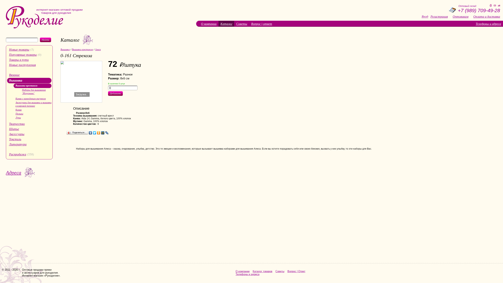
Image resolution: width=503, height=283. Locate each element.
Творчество (17, 124)
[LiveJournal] (107, 132)
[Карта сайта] (499, 5)
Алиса (98, 49)
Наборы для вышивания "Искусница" (34, 91)
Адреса (13, 172)
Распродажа (17, 154)
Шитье (14, 129)
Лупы (18, 117)
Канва (19, 109)
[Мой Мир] (103, 132)
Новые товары (19, 49)
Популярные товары (23, 54)
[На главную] (34, 27)
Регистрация (439, 16)
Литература (18, 144)
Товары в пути (19, 60)
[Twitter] (95, 132)
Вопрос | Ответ (296, 271)
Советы (241, 24)
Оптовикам (460, 16)
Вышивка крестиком (26, 85)
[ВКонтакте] (90, 132)
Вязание (14, 75)
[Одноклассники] (99, 132)
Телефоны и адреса (488, 24)
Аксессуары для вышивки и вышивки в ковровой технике (33, 104)
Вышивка (15, 80)
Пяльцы (19, 113)
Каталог (226, 24)
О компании (209, 24)
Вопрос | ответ (261, 24)
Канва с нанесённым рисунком (31, 98)
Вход (425, 16)
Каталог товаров (262, 271)
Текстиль (15, 139)
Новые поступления (22, 65)
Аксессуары (16, 134)
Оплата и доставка (486, 16)
